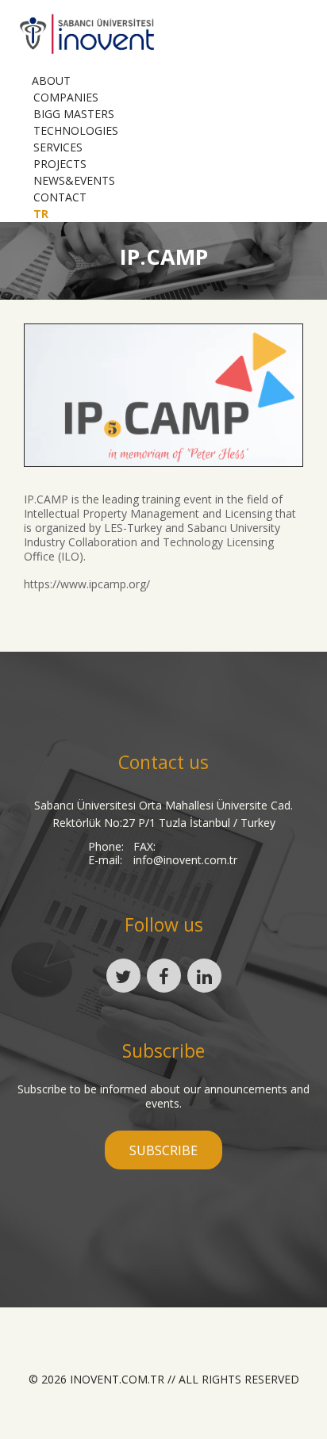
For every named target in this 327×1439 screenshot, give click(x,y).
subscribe (163, 1150)
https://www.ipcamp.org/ (87, 583)
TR (40, 213)
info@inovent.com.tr (185, 859)
